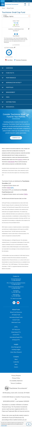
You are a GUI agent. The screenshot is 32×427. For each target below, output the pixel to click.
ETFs (16, 327)
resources (20, 159)
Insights (16, 344)
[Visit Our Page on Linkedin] (14, 302)
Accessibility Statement (16, 380)
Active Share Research (16, 352)
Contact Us (16, 137)
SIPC (12, 187)
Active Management (16, 347)
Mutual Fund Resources (16, 312)
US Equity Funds (16, 314)
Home (3, 8)
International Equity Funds (16, 317)
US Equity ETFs (16, 339)
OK (29, 424)
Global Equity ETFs (16, 332)
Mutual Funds (10, 8)
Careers (16, 367)
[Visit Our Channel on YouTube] (18, 302)
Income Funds (16, 319)
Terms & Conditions (16, 383)
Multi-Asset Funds (16, 322)
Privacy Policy (16, 378)
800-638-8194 (11, 161)
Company (16, 356)
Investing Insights (16, 349)
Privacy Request (16, 375)
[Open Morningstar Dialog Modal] (28, 28)
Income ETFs (16, 334)
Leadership (16, 362)
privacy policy (4, 425)
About (16, 359)
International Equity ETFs (16, 337)
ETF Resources (16, 329)
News (16, 364)
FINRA (9, 187)
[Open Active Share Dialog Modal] (14, 47)
